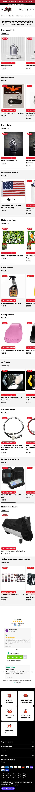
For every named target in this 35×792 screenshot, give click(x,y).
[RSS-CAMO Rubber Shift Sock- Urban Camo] (13, 381)
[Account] (30, 10)
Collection (10, 16)
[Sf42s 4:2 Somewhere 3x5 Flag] (13, 239)
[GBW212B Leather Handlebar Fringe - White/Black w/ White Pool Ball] (13, 428)
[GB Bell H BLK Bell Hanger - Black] (13, 96)
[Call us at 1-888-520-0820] (22, 9)
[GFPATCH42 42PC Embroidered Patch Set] (13, 578)
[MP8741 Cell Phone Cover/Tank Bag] (13, 478)
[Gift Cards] (20, 9)
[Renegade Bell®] (13, 49)
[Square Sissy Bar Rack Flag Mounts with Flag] (13, 191)
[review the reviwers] (6, 635)
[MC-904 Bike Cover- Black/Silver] (17, 530)
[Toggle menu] (2, 10)
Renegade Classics (12, 782)
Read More (8, 646)
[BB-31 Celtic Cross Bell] (13, 144)
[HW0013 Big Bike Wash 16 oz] (13, 286)
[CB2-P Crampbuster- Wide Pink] (13, 333)
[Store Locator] (28, 10)
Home (3, 16)
